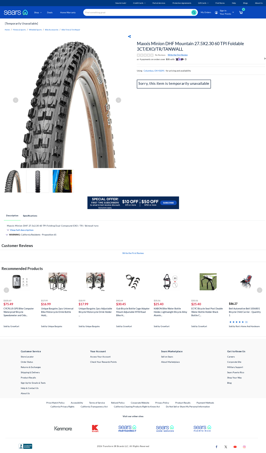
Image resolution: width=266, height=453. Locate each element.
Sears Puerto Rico (235, 372)
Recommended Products (22, 268)
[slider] (236, 320)
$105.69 (7, 300)
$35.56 (157, 300)
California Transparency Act (94, 406)
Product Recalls (28, 377)
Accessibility (77, 402)
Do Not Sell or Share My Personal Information (188, 406)
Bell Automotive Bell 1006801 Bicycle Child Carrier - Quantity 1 (245, 312)
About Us (25, 393)
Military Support (235, 367)
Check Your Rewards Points (103, 362)
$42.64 (119, 300)
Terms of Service (97, 402)
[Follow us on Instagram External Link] (244, 446)
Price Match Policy (55, 402)
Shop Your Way (234, 377)
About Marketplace (170, 362)
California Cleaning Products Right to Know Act (137, 406)
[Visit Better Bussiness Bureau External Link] (25, 446)
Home (7, 30)
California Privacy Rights (62, 406)
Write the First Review (178, 55)
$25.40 (158, 304)
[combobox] (140, 12)
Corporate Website (140, 402)
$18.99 (82, 300)
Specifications (30, 215)
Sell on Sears (167, 356)
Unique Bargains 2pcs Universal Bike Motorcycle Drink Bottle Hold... (57, 312)
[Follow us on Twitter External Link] (226, 446)
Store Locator (27, 356)
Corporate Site (234, 362)
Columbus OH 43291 (154, 70)
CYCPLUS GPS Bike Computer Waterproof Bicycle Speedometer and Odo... (19, 312)
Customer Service (31, 351)
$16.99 (46, 304)
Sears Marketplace (172, 351)
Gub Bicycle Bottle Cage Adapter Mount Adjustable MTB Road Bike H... (133, 312)
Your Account (98, 351)
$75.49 (8, 304)
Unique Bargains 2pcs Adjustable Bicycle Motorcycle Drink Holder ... (95, 312)
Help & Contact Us (29, 388)
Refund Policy (118, 402)
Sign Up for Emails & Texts (33, 383)
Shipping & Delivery (30, 372)
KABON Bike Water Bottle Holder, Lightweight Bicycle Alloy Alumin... (170, 312)
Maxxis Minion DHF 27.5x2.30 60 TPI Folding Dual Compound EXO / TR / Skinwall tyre (53, 225)
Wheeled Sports (35, 30)
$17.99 (44, 300)
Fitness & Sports (19, 30)
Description (12, 215)
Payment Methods (205, 402)
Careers (231, 356)
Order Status (27, 362)
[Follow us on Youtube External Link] (235, 446)
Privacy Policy (162, 402)
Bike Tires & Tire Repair (71, 30)
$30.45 (121, 304)
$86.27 (233, 303)
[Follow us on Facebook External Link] (217, 446)
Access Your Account (100, 356)
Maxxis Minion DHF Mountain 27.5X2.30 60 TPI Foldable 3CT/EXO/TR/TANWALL (190, 46)
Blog (229, 383)
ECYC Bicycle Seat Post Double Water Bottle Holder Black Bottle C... (207, 312)
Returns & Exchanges (31, 367)
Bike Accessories (51, 30)
